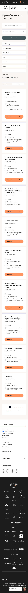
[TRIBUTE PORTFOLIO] (14, 513)
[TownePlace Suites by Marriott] (14, 558)
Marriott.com (5, 449)
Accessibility (5, 429)
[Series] (21, 550)
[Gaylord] (14, 519)
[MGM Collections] (21, 517)
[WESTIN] (7, 509)
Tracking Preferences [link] (7, 433)
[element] (21, 559)
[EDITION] (6, 491)
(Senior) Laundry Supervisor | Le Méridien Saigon (13, 285)
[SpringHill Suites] (21, 531)
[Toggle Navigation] (25, 8)
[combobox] (14, 25)
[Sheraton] (14, 505)
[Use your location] (24, 31)
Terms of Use (5, 442)
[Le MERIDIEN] (14, 509)
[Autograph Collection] (7, 513)
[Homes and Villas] (21, 563)
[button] (14, 43)
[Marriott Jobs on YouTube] (16, 471)
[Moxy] (14, 541)
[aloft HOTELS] (6, 541)
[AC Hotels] (14, 536)
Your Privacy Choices (9, 431)
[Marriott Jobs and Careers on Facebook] (7, 471)
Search (13, 38)
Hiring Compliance (6, 451)
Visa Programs (5, 435)
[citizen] (21, 537)
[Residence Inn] (7, 558)
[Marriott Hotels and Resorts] (6, 505)
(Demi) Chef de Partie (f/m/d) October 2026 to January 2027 (13, 190)
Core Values (5, 438)
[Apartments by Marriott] (14, 563)
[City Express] (7, 550)
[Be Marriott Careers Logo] (10, 8)
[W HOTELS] (14, 496)
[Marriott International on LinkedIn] (3, 471)
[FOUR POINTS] (14, 531)
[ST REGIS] (7, 496)
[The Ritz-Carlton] (14, 492)
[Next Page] (14, 411)
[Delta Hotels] (21, 505)
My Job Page (14, 2)
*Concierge (8, 376)
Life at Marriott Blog (7, 444)
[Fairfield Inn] (7, 535)
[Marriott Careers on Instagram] (12, 471)
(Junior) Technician (11, 220)
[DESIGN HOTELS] (22, 513)
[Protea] (21, 541)
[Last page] (19, 411)
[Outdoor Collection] (16, 523)
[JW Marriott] (22, 496)
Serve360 (4, 440)
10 (10, 411)
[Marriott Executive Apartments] (14, 568)
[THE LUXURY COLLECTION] (21, 491)
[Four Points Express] (14, 550)
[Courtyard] (7, 531)
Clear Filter (5, 74)
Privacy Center (5, 446)
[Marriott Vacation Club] (7, 518)
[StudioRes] (8, 564)
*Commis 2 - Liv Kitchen (13, 348)
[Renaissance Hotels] (21, 509)
